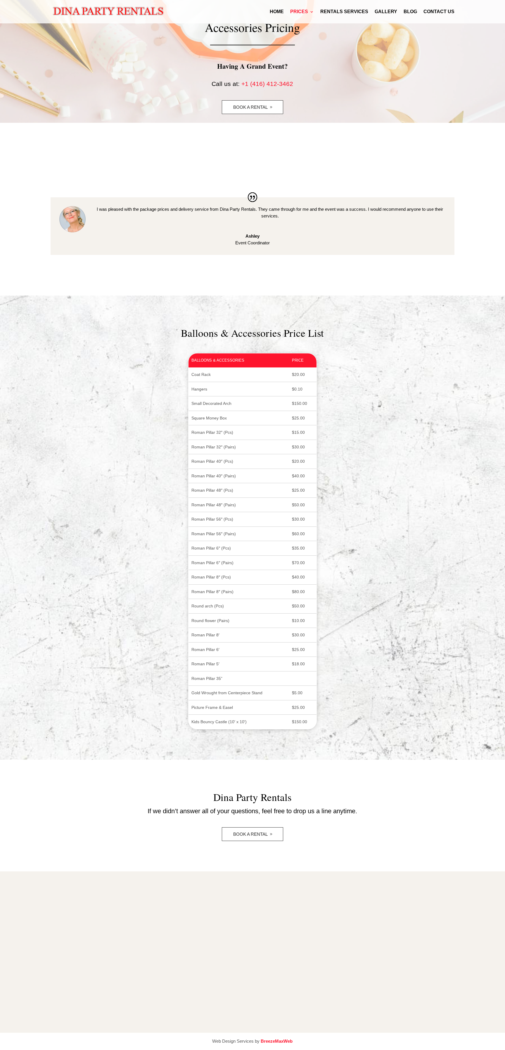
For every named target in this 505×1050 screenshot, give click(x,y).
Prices (299, 12)
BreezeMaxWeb (277, 1041)
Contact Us (438, 12)
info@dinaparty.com (187, 950)
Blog (410, 12)
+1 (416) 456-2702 (185, 936)
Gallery (386, 12)
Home (277, 12)
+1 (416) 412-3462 (267, 83)
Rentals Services (344, 12)
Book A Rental (250, 107)
